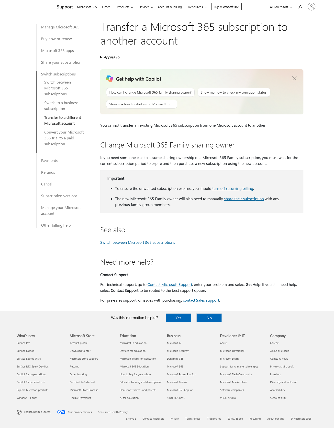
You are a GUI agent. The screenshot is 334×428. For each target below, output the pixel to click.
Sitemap (131, 418)
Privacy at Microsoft (282, 366)
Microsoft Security (178, 351)
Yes (178, 317)
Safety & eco (235, 418)
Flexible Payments (80, 398)
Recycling (255, 418)
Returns (74, 366)
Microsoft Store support (84, 358)
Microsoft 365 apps (57, 50)
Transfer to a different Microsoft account (62, 120)
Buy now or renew (56, 38)
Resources (195, 7)
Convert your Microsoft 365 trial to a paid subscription (64, 137)
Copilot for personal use (31, 382)
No (209, 317)
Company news (279, 358)
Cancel (46, 183)
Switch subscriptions (58, 73)
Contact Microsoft (153, 418)
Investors (275, 374)
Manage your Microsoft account (61, 210)
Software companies (232, 390)
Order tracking (78, 374)
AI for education (129, 398)
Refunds (48, 172)
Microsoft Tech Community (236, 374)
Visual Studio (228, 398)
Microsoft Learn (229, 358)
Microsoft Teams (177, 382)
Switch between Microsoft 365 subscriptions (57, 87)
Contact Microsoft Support (169, 284)
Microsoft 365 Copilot (180, 390)
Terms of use (192, 418)
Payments (49, 160)
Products (123, 7)
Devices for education (132, 351)
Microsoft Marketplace (233, 382)
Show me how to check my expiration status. (234, 92)
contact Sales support (201, 300)
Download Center (80, 351)
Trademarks (214, 418)
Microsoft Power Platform (182, 374)
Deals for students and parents (138, 390)
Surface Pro (23, 343)
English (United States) (37, 412)
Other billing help (56, 225)
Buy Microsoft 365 (226, 7)
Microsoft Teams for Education (138, 358)
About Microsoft (279, 351)
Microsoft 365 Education (134, 366)
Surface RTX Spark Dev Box (32, 366)
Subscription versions (59, 195)
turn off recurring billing (232, 188)
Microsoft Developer (232, 351)
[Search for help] (299, 6)
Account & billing (170, 7)
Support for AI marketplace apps (239, 366)
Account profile (79, 343)
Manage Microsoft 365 (60, 26)
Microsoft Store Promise (84, 390)
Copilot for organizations (31, 374)
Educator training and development (141, 382)
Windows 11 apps (27, 398)
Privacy (174, 418)
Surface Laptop (25, 351)
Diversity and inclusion (283, 382)
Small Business (176, 398)
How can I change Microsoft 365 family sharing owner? (150, 92)
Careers (274, 343)
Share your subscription (61, 62)
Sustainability (278, 398)
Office (106, 7)
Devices (144, 7)
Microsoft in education (133, 343)
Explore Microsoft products (32, 390)
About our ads (275, 418)
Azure (223, 343)
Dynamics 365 (175, 358)
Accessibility (277, 390)
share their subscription (244, 198)
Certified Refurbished (82, 382)
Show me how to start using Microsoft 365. (141, 104)
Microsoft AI (174, 343)
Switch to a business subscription (61, 105)
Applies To (111, 57)
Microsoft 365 (87, 7)
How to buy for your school (135, 374)
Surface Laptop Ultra (29, 358)
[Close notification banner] (295, 78)
